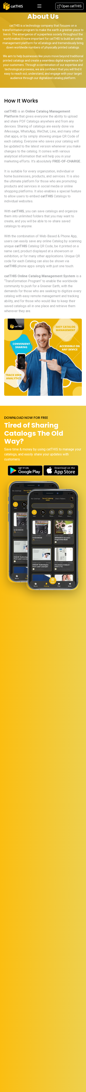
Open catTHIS (71, 6)
